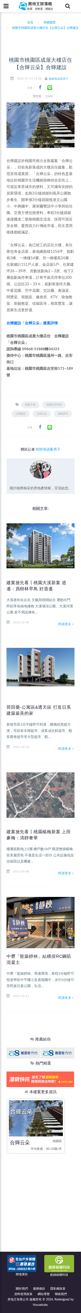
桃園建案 (50, 22)
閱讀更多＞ (66, 624)
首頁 (29, 22)
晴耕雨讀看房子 (58, 78)
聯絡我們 (61, 1294)
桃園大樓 (30, 404)
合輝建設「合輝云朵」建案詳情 (32, 323)
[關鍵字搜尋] (67, 6)
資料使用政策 (23, 1294)
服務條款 (39, 1288)
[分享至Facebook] (40, 87)
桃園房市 (63, 413)
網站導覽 (44, 1294)
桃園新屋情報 (54, 404)
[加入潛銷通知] (40, 1079)
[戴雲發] (23, 1053)
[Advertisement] (40, 1200)
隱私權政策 (57, 1288)
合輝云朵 (42, 413)
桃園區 (57, 1141)
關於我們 (22, 1288)
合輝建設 (20, 413)
